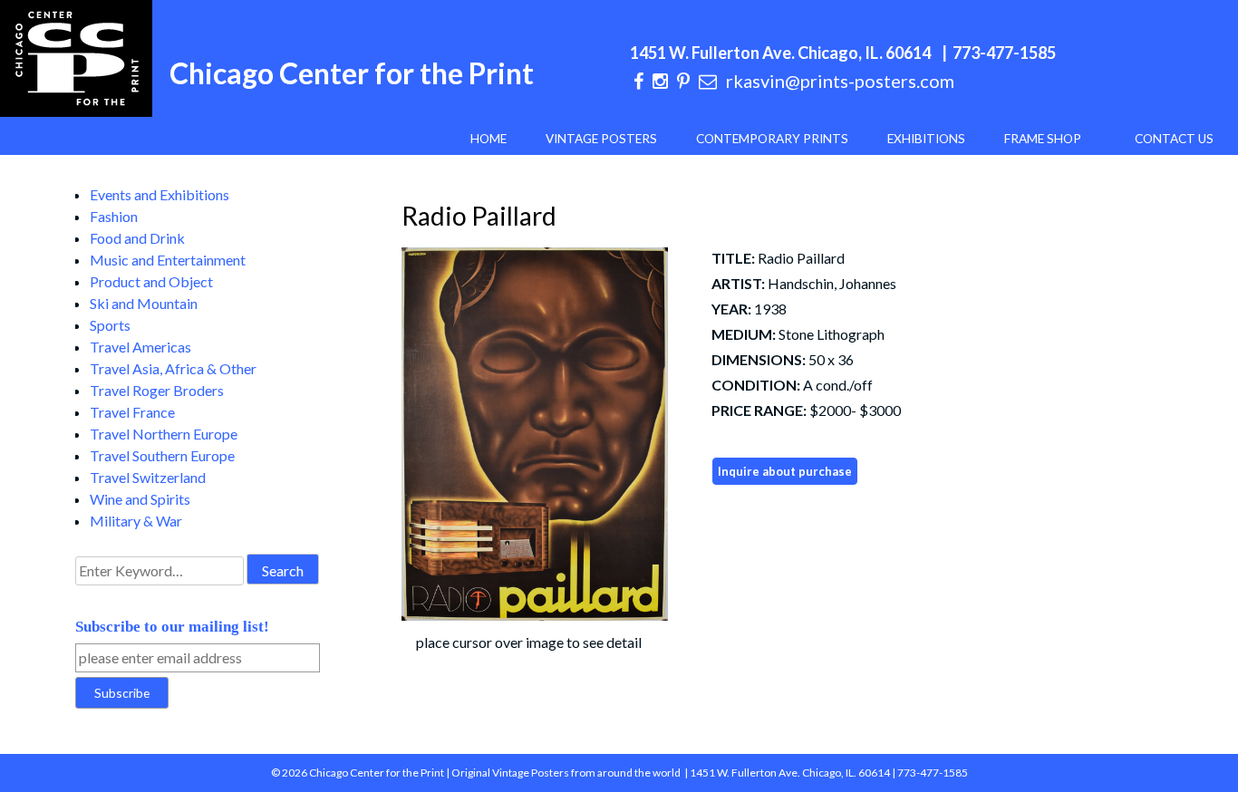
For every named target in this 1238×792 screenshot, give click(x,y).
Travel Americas (140, 346)
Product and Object (151, 281)
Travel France (132, 411)
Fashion (114, 216)
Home (488, 138)
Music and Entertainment (168, 259)
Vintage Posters (601, 138)
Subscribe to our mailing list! (172, 626)
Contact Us (1174, 138)
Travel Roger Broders (157, 390)
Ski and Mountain (144, 303)
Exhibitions (926, 138)
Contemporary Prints (772, 138)
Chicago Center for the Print (351, 73)
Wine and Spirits (140, 498)
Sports (110, 324)
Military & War (136, 520)
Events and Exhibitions (159, 194)
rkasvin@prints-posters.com (840, 81)
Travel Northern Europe (163, 433)
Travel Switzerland (148, 477)
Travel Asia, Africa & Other (173, 368)
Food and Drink (137, 237)
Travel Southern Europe (162, 455)
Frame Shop (1042, 138)
